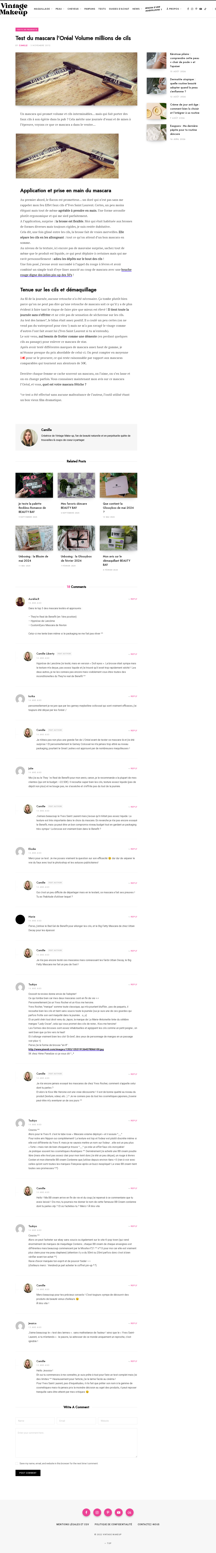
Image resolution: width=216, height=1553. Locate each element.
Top (108, 1543)
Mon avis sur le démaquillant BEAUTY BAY (116, 560)
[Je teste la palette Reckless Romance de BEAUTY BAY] (34, 485)
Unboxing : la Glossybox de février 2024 (76, 558)
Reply (134, 599)
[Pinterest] (7, 131)
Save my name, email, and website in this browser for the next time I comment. (59, 1463)
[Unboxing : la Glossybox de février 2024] (76, 538)
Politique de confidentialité (113, 1524)
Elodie (32, 849)
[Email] (7, 139)
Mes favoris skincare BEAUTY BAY (74, 506)
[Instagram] (97, 1512)
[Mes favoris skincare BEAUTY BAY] (76, 485)
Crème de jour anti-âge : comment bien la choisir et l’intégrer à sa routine (185, 109)
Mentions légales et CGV (72, 1524)
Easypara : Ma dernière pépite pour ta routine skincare (184, 130)
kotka (31, 696)
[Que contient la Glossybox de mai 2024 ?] (118, 485)
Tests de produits (27, 29)
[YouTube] (119, 1512)
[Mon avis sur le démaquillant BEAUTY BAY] (118, 538)
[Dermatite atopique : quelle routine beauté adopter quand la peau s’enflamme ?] (158, 88)
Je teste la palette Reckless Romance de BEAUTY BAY (32, 508)
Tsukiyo (32, 984)
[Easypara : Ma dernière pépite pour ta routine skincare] (158, 132)
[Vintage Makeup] (14, 9)
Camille (23, 45)
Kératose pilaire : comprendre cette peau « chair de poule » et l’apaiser (184, 60)
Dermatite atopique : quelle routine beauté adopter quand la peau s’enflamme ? (184, 85)
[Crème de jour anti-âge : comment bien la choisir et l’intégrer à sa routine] (158, 111)
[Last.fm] (130, 1512)
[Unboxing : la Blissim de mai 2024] (34, 538)
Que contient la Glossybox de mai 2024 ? (118, 508)
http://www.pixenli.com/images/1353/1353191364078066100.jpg (66, 1049)
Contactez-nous (149, 1524)
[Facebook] (7, 123)
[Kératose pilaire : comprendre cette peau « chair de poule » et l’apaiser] (158, 62)
